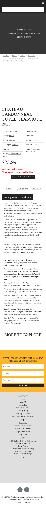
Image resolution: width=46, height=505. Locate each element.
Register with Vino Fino (23, 429)
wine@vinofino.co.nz (23, 426)
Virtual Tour (23, 405)
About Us (23, 402)
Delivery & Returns (17, 292)
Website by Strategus (23, 503)
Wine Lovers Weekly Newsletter (23, 416)
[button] (24, 3)
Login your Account (23, 432)
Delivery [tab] (26, 197)
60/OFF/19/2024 (33, 499)
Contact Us (23, 423)
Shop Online (23, 434)
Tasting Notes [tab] (10, 197)
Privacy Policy (23, 411)
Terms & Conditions (23, 408)
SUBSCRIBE (23, 385)
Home (23, 399)
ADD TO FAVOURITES (24, 177)
